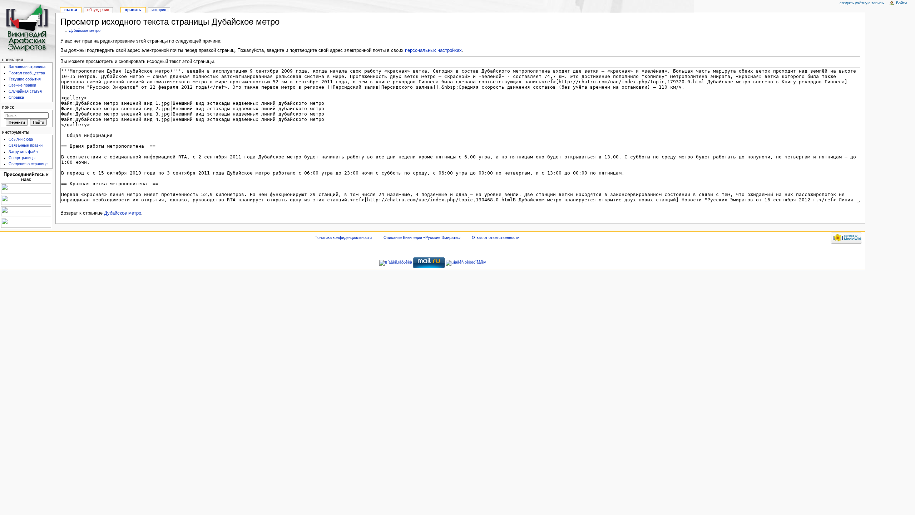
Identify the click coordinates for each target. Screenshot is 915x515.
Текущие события (25, 79)
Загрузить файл (23, 151)
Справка (16, 97)
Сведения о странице (28, 164)
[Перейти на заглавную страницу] (27, 27)
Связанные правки (26, 145)
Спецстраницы (22, 158)
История (159, 10)
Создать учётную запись (862, 3)
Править (133, 10)
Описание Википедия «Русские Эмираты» (422, 237)
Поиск (8, 107)
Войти (901, 3)
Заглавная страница (27, 66)
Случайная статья (25, 91)
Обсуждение (98, 10)
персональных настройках (433, 50)
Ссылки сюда (21, 139)
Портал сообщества (27, 73)
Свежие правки (22, 85)
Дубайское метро (84, 30)
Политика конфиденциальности (343, 237)
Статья (70, 10)
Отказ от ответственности (495, 237)
